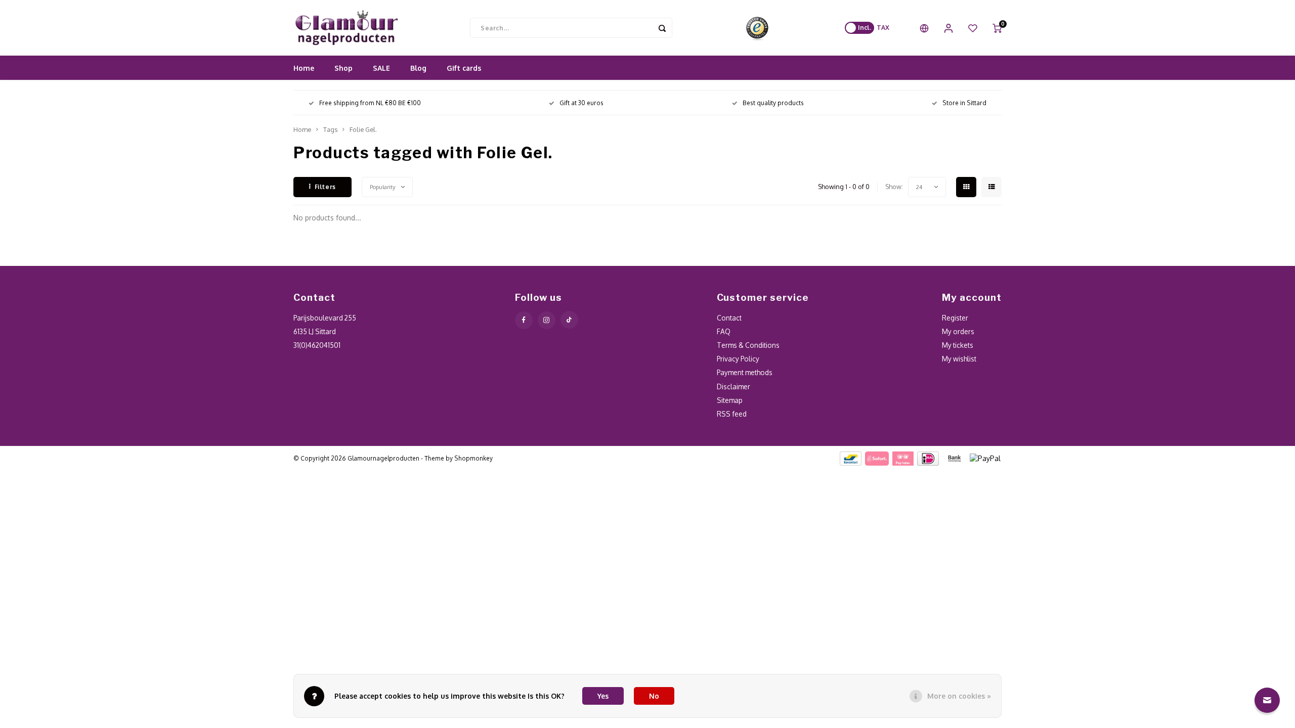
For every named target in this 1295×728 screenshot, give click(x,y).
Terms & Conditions (748, 345)
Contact (729, 317)
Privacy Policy (738, 358)
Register (955, 317)
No (654, 696)
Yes (603, 696)
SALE (381, 68)
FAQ (723, 331)
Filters (325, 187)
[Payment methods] (850, 457)
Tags (330, 129)
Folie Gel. (363, 129)
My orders (958, 331)
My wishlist (959, 358)
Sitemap (730, 400)
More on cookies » (959, 696)
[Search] (662, 28)
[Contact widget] (1267, 700)
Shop (343, 68)
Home (303, 68)
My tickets (957, 345)
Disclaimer (733, 386)
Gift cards (464, 68)
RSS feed (732, 414)
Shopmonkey (473, 458)
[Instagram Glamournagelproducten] (546, 320)
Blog (418, 68)
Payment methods (744, 372)
